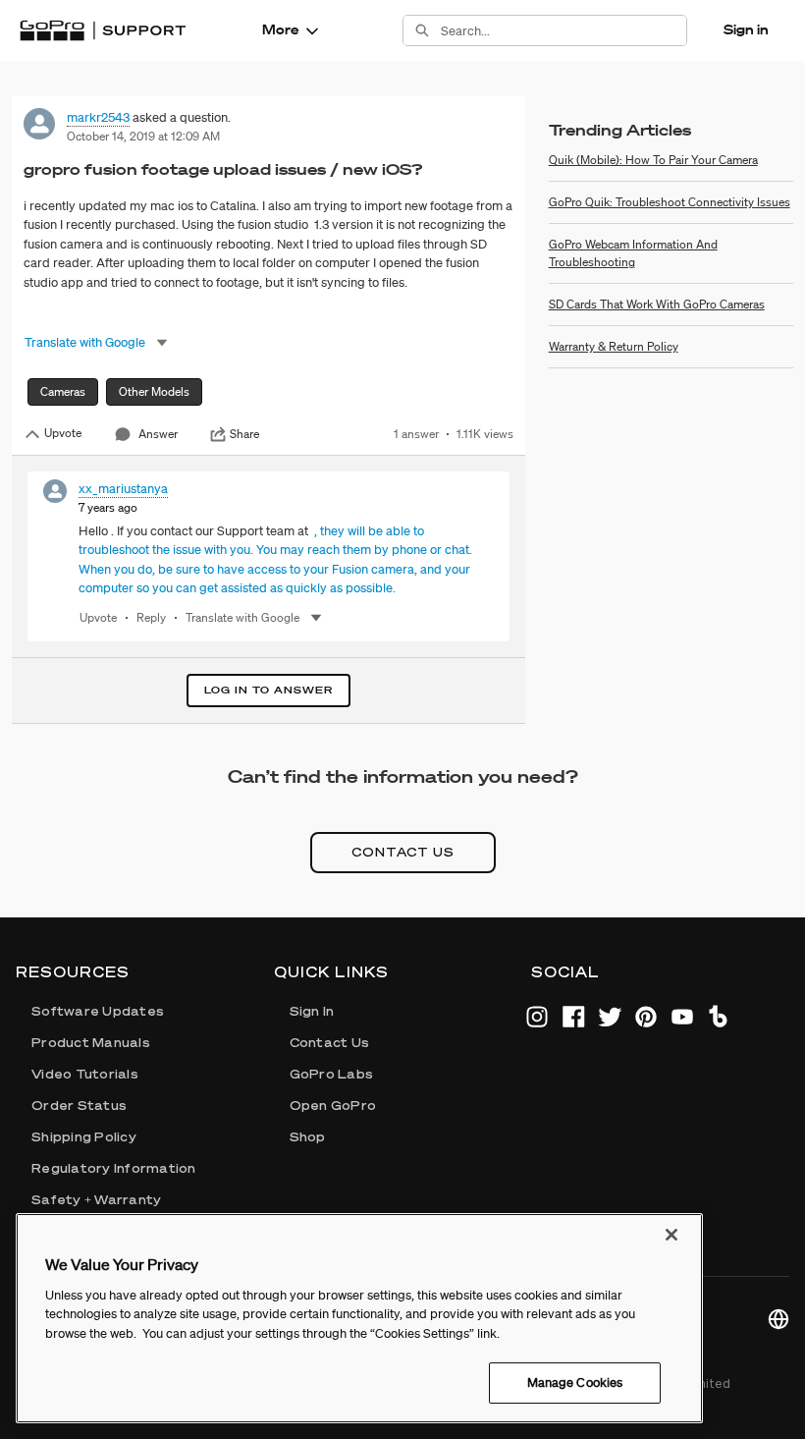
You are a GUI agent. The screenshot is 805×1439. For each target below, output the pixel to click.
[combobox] (563, 30)
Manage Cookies (575, 1382)
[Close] (671, 1234)
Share (244, 434)
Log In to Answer (268, 690)
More (280, 29)
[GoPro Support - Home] (103, 30)
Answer (158, 433)
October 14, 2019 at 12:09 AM (143, 136)
